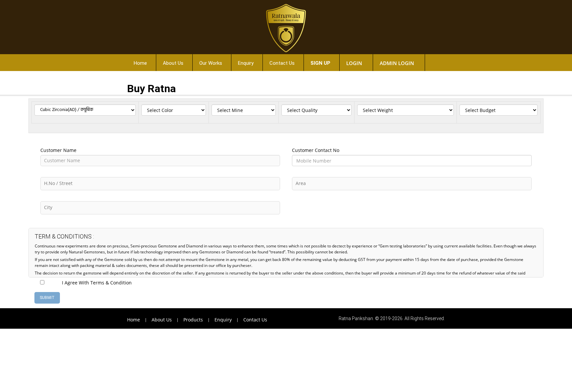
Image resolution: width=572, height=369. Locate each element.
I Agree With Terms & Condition (97, 282)
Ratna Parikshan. (356, 318)
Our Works (210, 63)
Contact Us (282, 63)
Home (140, 63)
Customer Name (58, 150)
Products (193, 319)
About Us (173, 63)
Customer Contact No (315, 150)
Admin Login (397, 63)
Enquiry (246, 63)
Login (354, 63)
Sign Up (320, 63)
